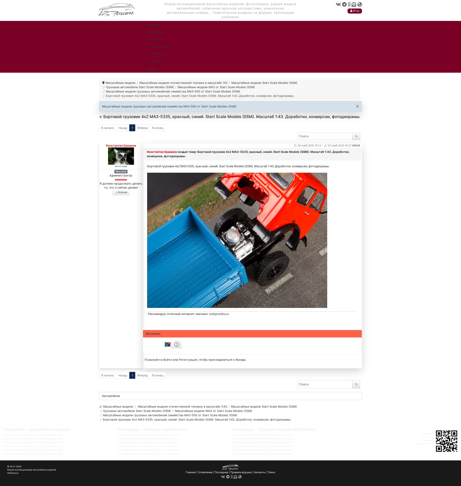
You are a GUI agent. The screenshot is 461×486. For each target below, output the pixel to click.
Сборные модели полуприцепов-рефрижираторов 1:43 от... (151, 434)
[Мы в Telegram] (344, 4)
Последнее (221, 472)
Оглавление (205, 472)
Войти (167, 359)
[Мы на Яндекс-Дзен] (349, 4)
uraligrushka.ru (219, 314)
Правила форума (241, 472)
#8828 (356, 145)
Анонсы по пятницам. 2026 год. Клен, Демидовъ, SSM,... (35, 434)
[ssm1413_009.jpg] (237, 240)
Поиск (271, 472)
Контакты (259, 472)
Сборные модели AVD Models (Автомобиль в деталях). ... (264, 434)
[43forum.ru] (117, 9)
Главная (190, 472)
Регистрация (188, 359)
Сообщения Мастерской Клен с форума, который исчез (149, 442)
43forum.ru (427, 433)
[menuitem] (154, 24)
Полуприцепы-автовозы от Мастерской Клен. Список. (149, 438)
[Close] (357, 106)
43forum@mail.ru (424, 443)
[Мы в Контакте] (338, 4)
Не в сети (121, 171)
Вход (355, 10)
